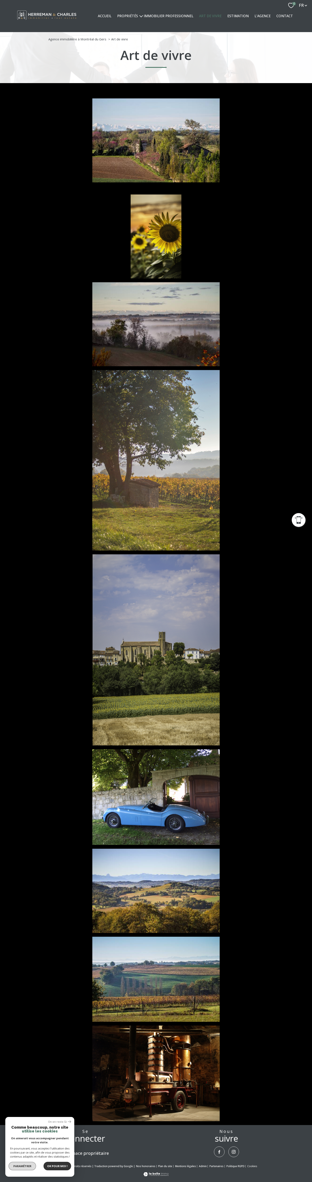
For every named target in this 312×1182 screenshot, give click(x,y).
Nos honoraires (145, 1166)
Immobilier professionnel (168, 16)
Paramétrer (22, 1166)
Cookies (252, 1166)
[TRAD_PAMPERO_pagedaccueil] (46, 21)
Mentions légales (185, 1166)
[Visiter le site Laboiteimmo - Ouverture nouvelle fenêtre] (156, 1174)
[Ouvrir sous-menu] (141, 16)
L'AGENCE (262, 16)
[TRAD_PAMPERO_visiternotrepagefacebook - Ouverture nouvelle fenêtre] (219, 1152)
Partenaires (216, 1166)
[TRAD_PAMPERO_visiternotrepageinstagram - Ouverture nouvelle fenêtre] (233, 1152)
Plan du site (165, 1166)
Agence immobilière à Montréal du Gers (77, 39)
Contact (284, 16)
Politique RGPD (235, 1166)
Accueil (104, 16)
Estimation (238, 16)
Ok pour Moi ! (57, 1166)
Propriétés (127, 16)
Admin (203, 1166)
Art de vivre (210, 16)
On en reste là (57, 1121)
